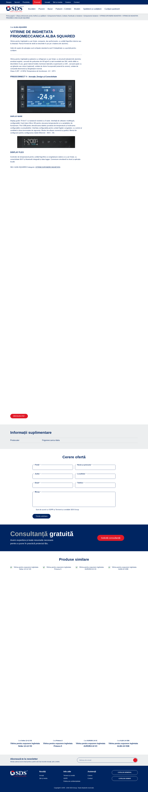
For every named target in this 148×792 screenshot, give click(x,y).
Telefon (80, 483)
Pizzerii (42, 9)
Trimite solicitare (42, 516)
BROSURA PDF (19, 416)
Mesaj (37, 492)
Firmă (37, 465)
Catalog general (125, 772)
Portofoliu (26, 2)
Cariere (68, 2)
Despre (8, 2)
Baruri (50, 9)
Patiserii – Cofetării (63, 9)
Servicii (17, 2)
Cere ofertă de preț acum (113, 405)
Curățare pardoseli (112, 9)
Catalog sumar (125, 778)
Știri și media (57, 2)
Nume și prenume (84, 465)
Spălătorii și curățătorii (92, 9)
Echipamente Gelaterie (91, 16)
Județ (37, 474)
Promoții (37, 2)
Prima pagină (10, 16)
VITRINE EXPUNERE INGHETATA (110, 16)
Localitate (81, 474)
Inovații (47, 2)
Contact (77, 2)
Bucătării (31, 9)
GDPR (65, 778)
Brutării (77, 9)
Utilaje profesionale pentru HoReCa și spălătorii (31, 16)
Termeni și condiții (69, 775)
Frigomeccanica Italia (51, 440)
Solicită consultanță (110, 538)
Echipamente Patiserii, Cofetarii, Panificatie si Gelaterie (65, 16)
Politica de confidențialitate (71, 781)
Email (37, 483)
